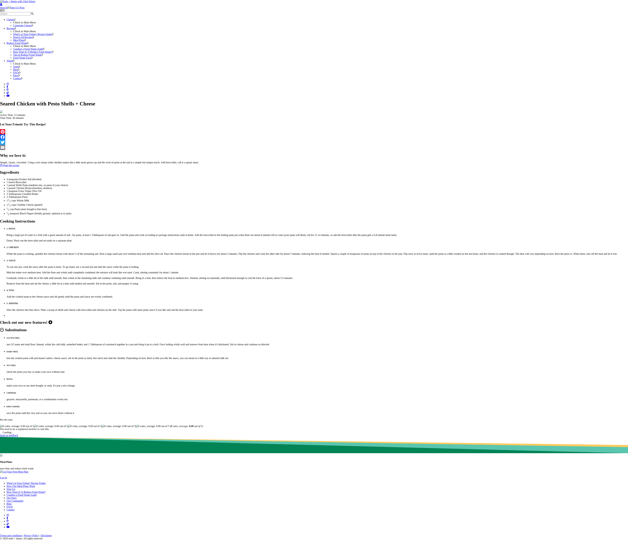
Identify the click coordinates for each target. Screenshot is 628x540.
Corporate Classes (22, 25)
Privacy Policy (31, 535)
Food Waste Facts (22, 57)
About (10, 60)
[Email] (314, 147)
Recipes (11, 28)
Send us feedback (9, 435)
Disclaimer (46, 535)
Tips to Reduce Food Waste (27, 54)
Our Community (15, 500)
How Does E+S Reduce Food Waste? (32, 52)
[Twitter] (314, 142)
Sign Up (11, 489)
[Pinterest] (314, 131)
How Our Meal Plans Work (21, 486)
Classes (10, 19)
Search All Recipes (23, 37)
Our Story (12, 498)
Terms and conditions (11, 535)
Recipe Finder (32, 34)
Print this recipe (11, 165)
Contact (17, 78)
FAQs (16, 72)
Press (15, 75)
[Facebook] (314, 137)
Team (16, 66)
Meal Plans (19, 40)
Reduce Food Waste (17, 43)
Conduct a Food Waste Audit (28, 49)
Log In (3, 477)
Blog (15, 69)
